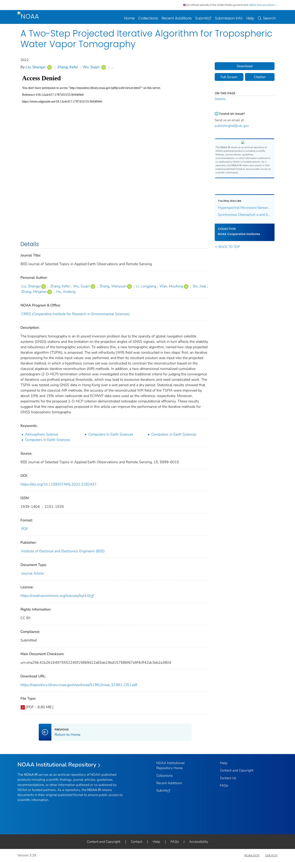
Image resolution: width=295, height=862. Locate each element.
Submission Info (229, 18)
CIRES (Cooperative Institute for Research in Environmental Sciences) (75, 313)
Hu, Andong (65, 291)
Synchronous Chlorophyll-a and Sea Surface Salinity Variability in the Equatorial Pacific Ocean (245, 214)
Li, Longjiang (146, 286)
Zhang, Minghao (34, 291)
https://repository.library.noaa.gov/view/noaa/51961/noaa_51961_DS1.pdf (78, 684)
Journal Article (32, 573)
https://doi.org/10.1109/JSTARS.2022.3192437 (58, 484)
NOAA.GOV (251, 855)
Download (244, 66)
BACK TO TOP (229, 246)
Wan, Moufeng (171, 286)
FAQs (224, 785)
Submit (201, 18)
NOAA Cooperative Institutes (239, 234)
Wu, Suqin (91, 67)
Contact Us (228, 778)
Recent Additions (177, 18)
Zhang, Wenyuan (113, 286)
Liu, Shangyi (35, 67)
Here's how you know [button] (262, 5)
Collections (148, 18)
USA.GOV (271, 855)
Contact (136, 841)
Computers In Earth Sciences (110, 434)
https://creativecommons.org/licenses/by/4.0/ (55, 595)
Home (129, 18)
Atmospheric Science (41, 434)
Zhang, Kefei (67, 67)
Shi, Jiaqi (199, 286)
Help (250, 18)
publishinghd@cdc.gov (232, 125)
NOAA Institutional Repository (56, 764)
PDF (24, 528)
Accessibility (198, 841)
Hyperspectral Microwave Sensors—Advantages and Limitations (245, 207)
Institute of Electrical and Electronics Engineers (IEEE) (63, 551)
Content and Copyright (236, 770)
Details (220, 99)
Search (269, 18)
